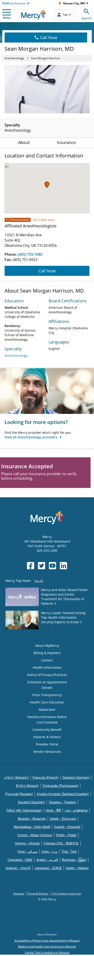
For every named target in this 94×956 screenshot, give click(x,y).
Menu (7, 18)
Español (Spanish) (31, 802)
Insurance (66, 142)
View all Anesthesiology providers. (32, 437)
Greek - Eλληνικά (63, 818)
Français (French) (46, 777)
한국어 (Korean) (27, 786)
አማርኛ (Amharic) (16, 777)
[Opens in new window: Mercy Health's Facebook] (30, 565)
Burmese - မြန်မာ (74, 860)
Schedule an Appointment (47, 682)
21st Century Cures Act (66, 893)
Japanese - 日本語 (48, 868)
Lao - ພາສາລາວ (76, 810)
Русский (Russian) (19, 794)
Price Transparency (47, 695)
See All (38, 581)
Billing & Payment (47, 653)
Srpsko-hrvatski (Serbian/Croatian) (63, 794)
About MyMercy (47, 645)
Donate (47, 687)
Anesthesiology (14, 58)
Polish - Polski (66, 835)
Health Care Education (47, 702)
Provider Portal (47, 744)
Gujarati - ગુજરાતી (18, 868)
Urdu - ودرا (49, 851)
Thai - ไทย (68, 851)
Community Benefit (47, 729)
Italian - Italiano (77, 868)
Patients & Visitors (47, 737)
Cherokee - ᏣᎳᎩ (20, 860)
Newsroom (47, 709)
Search (86, 18)
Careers (47, 660)
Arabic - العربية (47, 860)
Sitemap (18, 893)
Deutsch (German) (76, 777)
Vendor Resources (47, 751)
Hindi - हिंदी (53, 810)
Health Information (47, 667)
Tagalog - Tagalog (62, 802)
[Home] (33, 14)
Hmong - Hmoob (27, 843)
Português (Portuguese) (60, 786)
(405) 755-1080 (30, 254)
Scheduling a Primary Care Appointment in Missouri (47, 940)
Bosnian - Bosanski (32, 818)
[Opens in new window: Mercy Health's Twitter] (41, 565)
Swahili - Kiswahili (67, 827)
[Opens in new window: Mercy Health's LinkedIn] (63, 565)
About (24, 142)
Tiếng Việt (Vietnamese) (24, 810)
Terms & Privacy (38, 893)
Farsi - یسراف (28, 851)
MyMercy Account (14, 3)
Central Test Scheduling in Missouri (47, 952)
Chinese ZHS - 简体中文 (61, 843)
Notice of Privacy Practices (47, 675)
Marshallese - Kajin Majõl (32, 827)
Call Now (48, 37)
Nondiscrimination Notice (47, 717)
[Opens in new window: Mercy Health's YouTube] (52, 565)
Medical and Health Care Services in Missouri (47, 946)
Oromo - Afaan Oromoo (34, 835)
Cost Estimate (47, 722)
